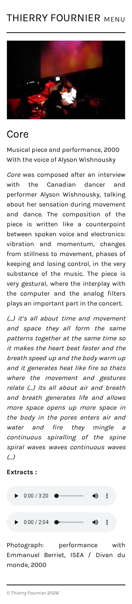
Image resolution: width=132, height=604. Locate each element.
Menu (114, 19)
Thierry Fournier (53, 17)
